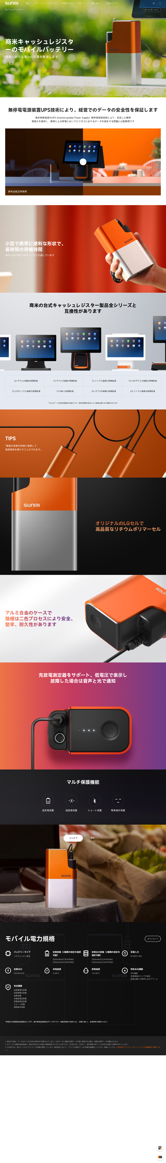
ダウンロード (152, 939)
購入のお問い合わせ (152, 10)
